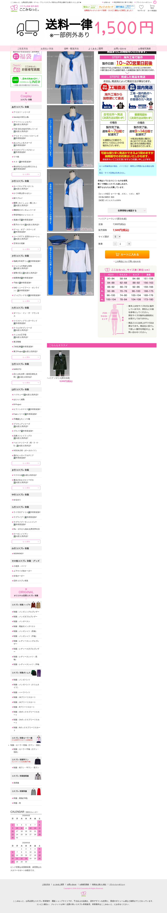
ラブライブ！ (19, 517)
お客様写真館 (144, 48)
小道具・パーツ (20, 566)
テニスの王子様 (20, 335)
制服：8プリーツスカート (24, 707)
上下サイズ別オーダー (23, 571)
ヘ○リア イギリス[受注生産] (58, 378)
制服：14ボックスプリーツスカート (26, 721)
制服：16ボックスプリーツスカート (26, 713)
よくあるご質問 (95, 48)
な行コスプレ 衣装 (20, 364)
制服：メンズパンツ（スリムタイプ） (26, 685)
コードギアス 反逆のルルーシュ (27, 236)
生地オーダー (19, 576)
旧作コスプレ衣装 (21, 581)
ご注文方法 (22, 48)
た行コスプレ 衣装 (20, 308)
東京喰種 (17, 342)
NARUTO (17, 369)
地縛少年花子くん (21, 261)
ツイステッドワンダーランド (25, 321)
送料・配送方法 (71, 48)
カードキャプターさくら (24, 186)
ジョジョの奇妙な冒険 (23, 266)
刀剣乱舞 (17, 347)
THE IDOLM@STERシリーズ (26, 129)
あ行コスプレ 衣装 (20, 107)
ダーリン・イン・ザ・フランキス (26, 314)
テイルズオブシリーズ (23, 328)
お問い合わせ (120, 48)
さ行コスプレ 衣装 (20, 256)
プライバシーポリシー (144, 2)
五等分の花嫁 (19, 243)
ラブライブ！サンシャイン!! (25, 522)
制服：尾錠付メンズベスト (24, 626)
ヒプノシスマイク (21, 409)
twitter (155, 2)
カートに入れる (130, 254)
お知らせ (107, 2)
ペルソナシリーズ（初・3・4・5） (26, 444)
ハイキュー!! (19, 395)
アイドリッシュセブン (23, 122)
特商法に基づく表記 (99, 884)
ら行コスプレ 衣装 (20, 507)
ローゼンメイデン (21, 534)
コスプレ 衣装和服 (19, 791)
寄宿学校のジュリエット (24, 215)
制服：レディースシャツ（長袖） (25, 658)
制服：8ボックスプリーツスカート (27, 728)
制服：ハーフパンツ (22, 692)
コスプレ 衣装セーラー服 (22, 738)
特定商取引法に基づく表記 (123, 2)
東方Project (18, 351)
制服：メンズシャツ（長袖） (25, 631)
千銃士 (16, 283)
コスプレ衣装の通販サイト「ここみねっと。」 (24, 8)
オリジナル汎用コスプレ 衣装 (26, 593)
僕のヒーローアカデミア (24, 455)
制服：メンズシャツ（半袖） (25, 636)
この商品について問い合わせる (128, 261)
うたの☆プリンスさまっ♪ (24, 150)
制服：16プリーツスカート (25, 697)
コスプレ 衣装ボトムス (21, 673)
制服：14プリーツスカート (25, 702)
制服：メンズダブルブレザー (25, 616)
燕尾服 (16, 783)
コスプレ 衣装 (26, 97)
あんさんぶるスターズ (23, 143)
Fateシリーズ (19, 414)
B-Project (17, 404)
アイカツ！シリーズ (22, 112)
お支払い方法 (47, 48)
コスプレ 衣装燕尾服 (20, 776)
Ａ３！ (16, 162)
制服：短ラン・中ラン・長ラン (26, 767)
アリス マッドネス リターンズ (26, 136)
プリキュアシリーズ (22, 424)
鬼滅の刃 (17, 220)
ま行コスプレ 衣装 (20, 470)
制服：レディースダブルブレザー (26, 650)
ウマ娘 (16, 157)
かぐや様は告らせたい (23, 193)
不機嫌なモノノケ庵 (22, 419)
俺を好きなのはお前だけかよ (25, 166)
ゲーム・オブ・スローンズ (24, 229)
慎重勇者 (17, 278)
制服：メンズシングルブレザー (26, 612)
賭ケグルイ (18, 198)
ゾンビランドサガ (21, 295)
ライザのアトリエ (21, 512)
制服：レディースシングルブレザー (26, 642)
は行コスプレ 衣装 (20, 389)
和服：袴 (17, 803)
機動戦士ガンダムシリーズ (24, 210)
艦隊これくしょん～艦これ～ (25, 203)
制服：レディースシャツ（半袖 (26, 664)
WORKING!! (18, 553)
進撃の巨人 (18, 273)
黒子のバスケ (19, 225)
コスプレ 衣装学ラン (20, 760)
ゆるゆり (17, 500)
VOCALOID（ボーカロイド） (26, 450)
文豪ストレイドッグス (23, 436)
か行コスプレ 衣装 (20, 181)
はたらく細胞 (19, 399)
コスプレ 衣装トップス (21, 605)
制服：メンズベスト (22, 621)
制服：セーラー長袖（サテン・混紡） (25, 745)
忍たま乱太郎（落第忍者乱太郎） (25, 375)
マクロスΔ (18, 475)
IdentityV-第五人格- (21, 117)
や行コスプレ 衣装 (20, 494)
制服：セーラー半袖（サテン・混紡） (26, 750)
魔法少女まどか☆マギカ (24, 480)
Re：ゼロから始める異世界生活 (27, 529)
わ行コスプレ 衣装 (20, 548)
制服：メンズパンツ (22, 680)
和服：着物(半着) (21, 798)
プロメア (17, 431)
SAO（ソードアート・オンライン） (26, 289)
